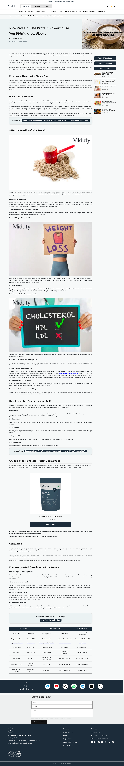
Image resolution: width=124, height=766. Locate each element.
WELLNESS (26, 6)
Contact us (95, 732)
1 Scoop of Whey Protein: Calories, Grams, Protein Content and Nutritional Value (55, 451)
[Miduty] (13, 6)
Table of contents (105, 58)
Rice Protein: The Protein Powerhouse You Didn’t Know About (42, 16)
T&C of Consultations (99, 739)
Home (11, 16)
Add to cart (50, 525)
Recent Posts (105, 68)
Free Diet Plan (68, 732)
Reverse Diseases (70, 742)
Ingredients (67, 739)
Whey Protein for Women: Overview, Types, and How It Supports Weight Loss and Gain (55, 120)
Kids (47, 6)
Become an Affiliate (99, 735)
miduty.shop (70, 1)
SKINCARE (37, 6)
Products (66, 729)
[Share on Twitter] (100, 686)
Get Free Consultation (50, 620)
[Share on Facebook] (47, 686)
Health (17, 16)
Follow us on (68, 745)
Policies (94, 729)
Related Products (105, 63)
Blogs (65, 735)
